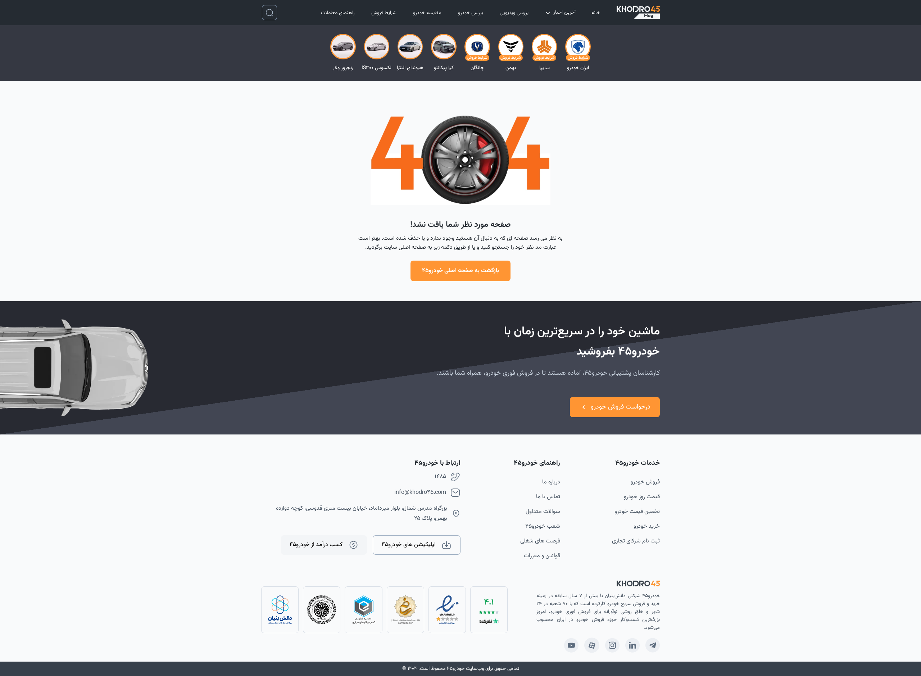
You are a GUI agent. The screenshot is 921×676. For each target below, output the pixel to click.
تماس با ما (548, 496)
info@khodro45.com (420, 492)
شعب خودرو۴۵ (542, 526)
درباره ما (551, 482)
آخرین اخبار (564, 13)
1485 (440, 476)
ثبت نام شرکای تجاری (636, 541)
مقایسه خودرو (427, 13)
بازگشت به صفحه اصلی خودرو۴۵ (460, 270)
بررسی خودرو (470, 13)
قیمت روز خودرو (642, 496)
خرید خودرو (647, 526)
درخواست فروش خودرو (620, 407)
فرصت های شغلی (540, 541)
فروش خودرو (645, 482)
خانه (595, 13)
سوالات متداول (543, 511)
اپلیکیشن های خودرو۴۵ (409, 544)
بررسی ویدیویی (514, 13)
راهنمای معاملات (338, 13)
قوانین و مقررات (542, 555)
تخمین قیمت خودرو (637, 511)
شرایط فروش (383, 13)
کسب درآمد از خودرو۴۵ (316, 544)
